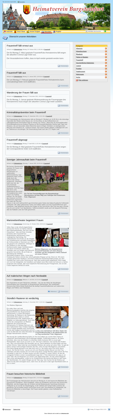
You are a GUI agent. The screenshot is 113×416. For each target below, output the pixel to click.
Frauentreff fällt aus (16, 73)
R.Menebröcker (18, 49)
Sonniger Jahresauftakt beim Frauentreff (26, 159)
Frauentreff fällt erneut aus (20, 45)
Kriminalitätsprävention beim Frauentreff (26, 112)
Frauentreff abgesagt (17, 140)
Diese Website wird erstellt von (56, 413)
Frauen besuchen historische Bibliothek (26, 374)
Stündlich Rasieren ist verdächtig (23, 298)
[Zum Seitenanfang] (109, 409)
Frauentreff (47, 49)
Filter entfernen (83, 80)
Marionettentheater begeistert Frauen (25, 220)
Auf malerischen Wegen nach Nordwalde (27, 276)
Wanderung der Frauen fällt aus (22, 92)
